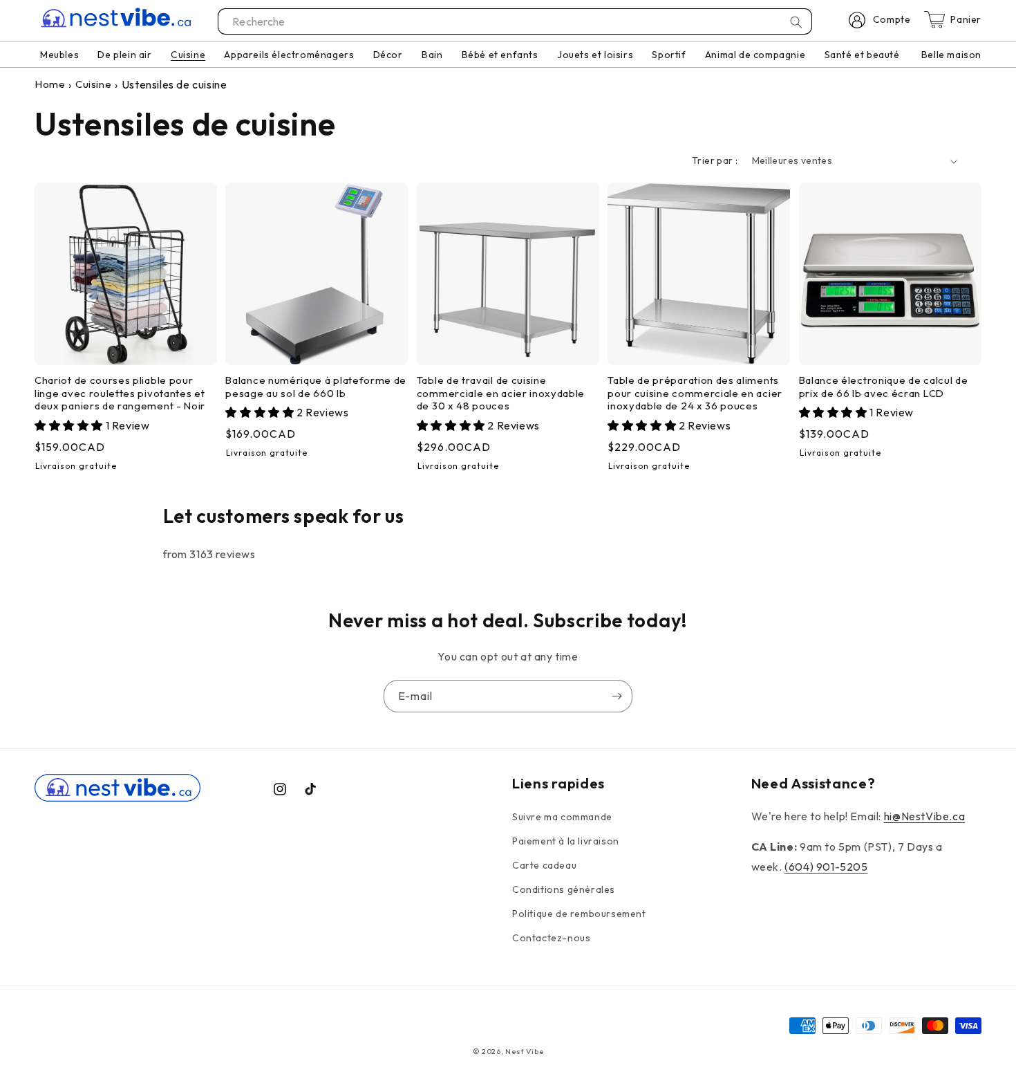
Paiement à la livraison (565, 841)
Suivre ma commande (562, 817)
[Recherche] (796, 22)
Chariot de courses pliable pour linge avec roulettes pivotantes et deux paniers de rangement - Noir (120, 393)
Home (50, 84)
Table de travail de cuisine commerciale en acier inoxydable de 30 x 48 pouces (501, 393)
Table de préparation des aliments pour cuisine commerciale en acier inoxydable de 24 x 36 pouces (695, 393)
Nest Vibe (524, 1051)
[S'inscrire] (616, 696)
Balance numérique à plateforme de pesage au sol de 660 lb (315, 387)
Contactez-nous (551, 938)
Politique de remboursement (579, 913)
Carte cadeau (544, 865)
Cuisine (93, 84)
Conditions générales (563, 889)
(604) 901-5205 (825, 867)
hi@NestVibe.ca (924, 816)
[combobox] (515, 21)
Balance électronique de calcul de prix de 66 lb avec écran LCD (883, 387)
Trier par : (714, 160)
